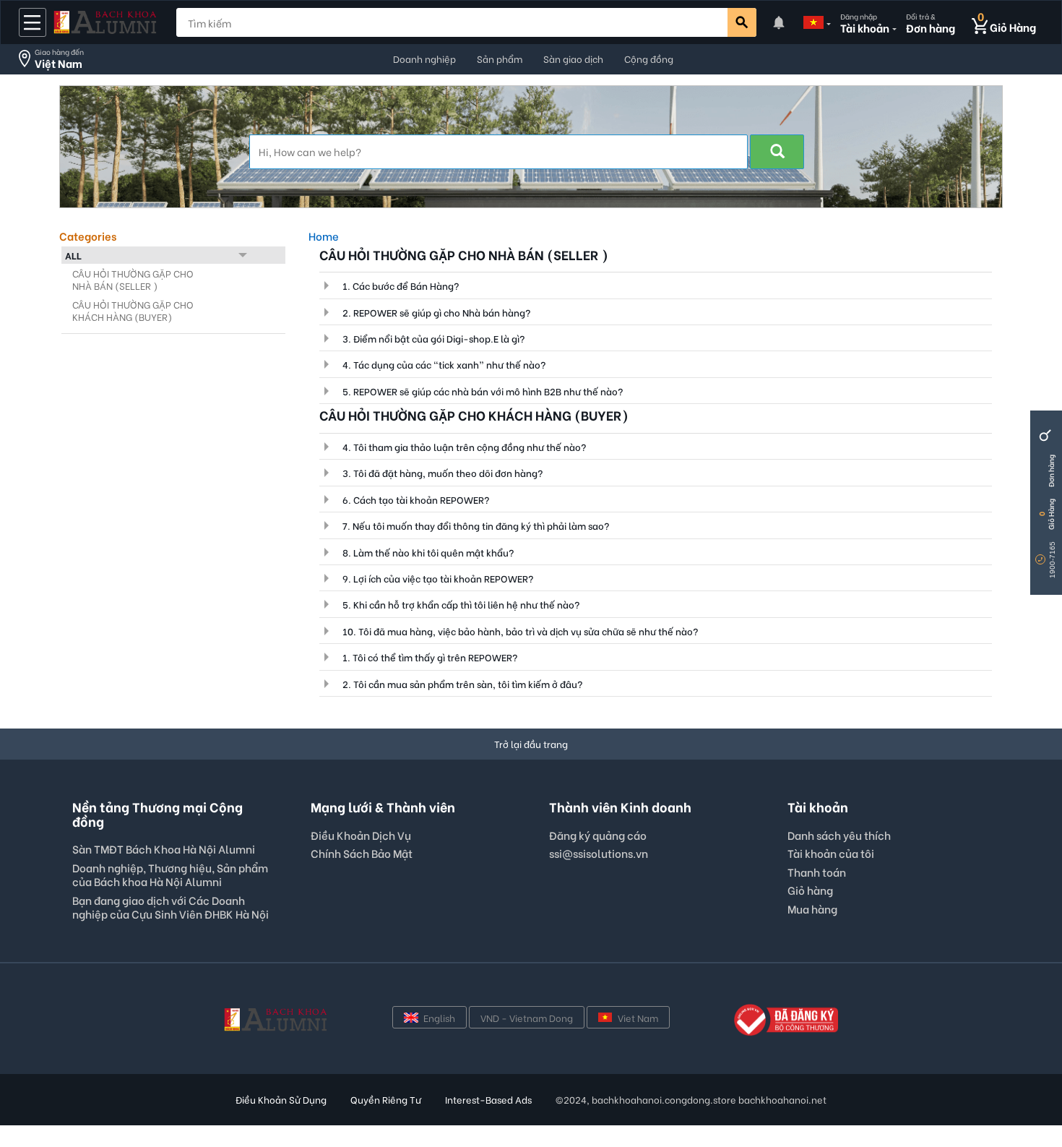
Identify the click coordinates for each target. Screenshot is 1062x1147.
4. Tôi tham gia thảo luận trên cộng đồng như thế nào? (464, 446)
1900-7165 (1052, 559)
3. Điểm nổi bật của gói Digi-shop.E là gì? (433, 338)
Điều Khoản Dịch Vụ (361, 835)
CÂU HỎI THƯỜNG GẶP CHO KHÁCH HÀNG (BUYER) (133, 310)
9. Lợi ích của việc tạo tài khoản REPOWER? (438, 578)
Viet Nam (638, 1017)
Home (323, 236)
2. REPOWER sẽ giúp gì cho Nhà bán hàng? (436, 312)
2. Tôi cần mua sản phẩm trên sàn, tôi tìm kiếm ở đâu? (462, 683)
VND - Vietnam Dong (526, 1017)
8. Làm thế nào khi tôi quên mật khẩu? (428, 552)
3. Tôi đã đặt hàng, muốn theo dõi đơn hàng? (442, 472)
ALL (73, 255)
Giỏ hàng (810, 890)
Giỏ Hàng (1050, 514)
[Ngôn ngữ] (813, 22)
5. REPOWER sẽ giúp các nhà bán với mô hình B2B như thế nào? (482, 391)
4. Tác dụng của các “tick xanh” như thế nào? (444, 364)
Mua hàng (812, 908)
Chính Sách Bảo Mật (362, 853)
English (439, 1017)
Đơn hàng (1050, 471)
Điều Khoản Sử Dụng (281, 1099)
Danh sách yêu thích (839, 835)
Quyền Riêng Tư (385, 1099)
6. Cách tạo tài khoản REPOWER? (416, 499)
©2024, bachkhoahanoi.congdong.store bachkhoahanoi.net (691, 1099)
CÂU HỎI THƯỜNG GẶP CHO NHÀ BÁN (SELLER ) (133, 279)
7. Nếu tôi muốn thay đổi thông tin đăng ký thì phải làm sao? (476, 525)
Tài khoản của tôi (830, 853)
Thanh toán (816, 872)
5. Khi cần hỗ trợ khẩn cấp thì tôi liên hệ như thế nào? (461, 604)
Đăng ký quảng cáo (598, 835)
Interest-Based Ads (488, 1099)
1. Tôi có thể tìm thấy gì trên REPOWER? (430, 656)
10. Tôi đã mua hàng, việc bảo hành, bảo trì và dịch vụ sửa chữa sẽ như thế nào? (520, 630)
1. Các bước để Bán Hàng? (400, 285)
